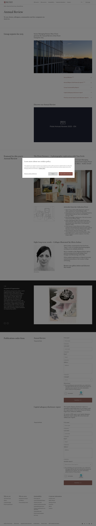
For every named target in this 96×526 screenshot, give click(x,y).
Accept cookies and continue (65, 173)
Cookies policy (42, 168)
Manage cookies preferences (30, 173)
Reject (53, 173)
